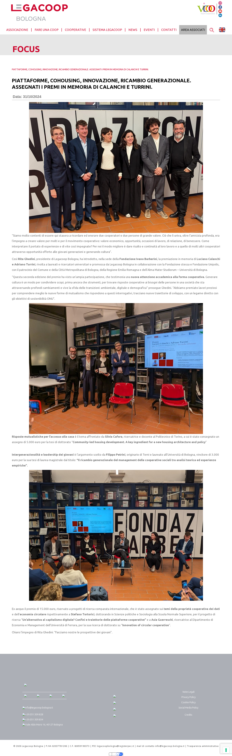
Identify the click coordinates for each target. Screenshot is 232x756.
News (132, 29)
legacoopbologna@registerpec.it (115, 746)
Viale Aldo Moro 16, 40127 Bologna (44, 724)
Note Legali (188, 691)
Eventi (149, 29)
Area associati (193, 29)
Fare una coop (46, 29)
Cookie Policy (188, 702)
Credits (188, 714)
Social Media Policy (188, 707)
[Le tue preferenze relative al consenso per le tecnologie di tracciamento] (226, 750)
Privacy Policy (188, 697)
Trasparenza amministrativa (203, 746)
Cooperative (75, 29)
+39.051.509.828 (34, 714)
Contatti (168, 29)
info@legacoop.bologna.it (39, 707)
